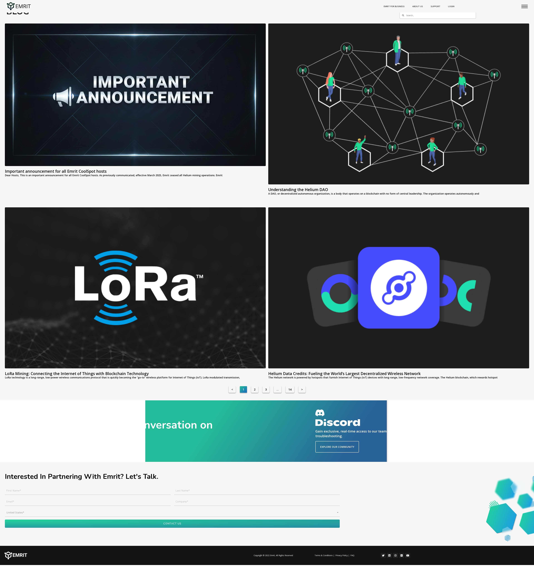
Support (435, 6)
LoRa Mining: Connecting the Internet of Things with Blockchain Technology (77, 373)
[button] (337, 447)
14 (291, 388)
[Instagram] (395, 555)
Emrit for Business (394, 6)
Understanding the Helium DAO (298, 189)
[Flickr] (401, 555)
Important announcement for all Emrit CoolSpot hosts (56, 171)
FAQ (352, 555)
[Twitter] (383, 555)
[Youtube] (407, 555)
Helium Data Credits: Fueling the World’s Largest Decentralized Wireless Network (346, 373)
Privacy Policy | (342, 555)
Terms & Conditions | (324, 555)
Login (451, 6)
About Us (417, 6)
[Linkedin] (389, 555)
